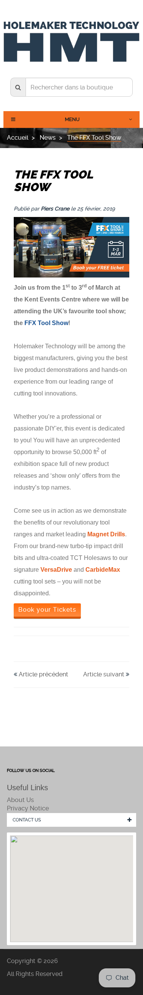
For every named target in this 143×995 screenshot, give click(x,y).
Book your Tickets (47, 609)
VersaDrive (56, 569)
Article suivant (103, 674)
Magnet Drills (106, 534)
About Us (20, 800)
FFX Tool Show (46, 323)
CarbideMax (102, 569)
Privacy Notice (28, 808)
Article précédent (43, 674)
